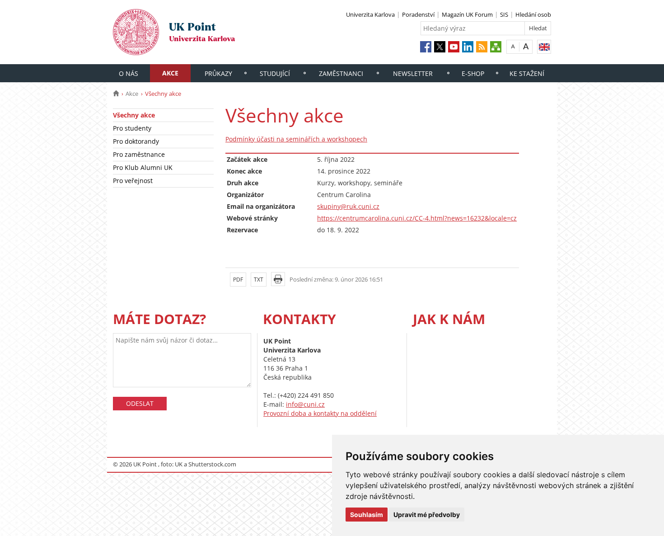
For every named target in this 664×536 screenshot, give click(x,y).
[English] (544, 47)
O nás (128, 73)
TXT (258, 279)
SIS (504, 14)
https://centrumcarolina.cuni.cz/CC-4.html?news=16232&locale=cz (417, 218)
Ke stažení (527, 73)
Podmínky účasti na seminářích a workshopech (296, 139)
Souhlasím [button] (366, 514)
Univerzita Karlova (370, 14)
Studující (275, 73)
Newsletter (413, 73)
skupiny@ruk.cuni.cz (348, 206)
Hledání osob (533, 14)
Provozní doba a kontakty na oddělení (320, 413)
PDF (238, 279)
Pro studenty (132, 128)
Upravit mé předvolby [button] (426, 514)
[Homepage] (116, 93)
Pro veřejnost (133, 180)
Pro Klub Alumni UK (143, 167)
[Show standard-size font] (513, 46)
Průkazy (218, 73)
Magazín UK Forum (467, 14)
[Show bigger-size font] (526, 46)
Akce (170, 73)
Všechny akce (134, 115)
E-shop (473, 73)
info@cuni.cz (305, 404)
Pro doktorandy (136, 141)
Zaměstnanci (341, 73)
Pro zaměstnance (139, 154)
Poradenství (418, 14)
